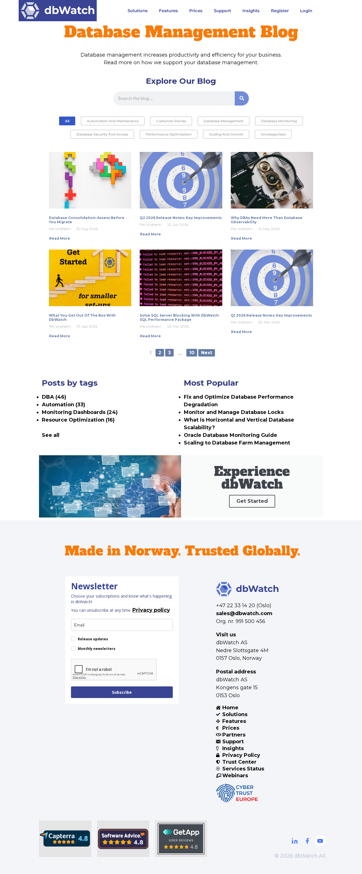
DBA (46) (54, 397)
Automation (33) (63, 404)
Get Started (252, 501)
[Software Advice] (123, 839)
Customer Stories (171, 121)
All (67, 121)
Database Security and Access (102, 134)
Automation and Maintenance (113, 121)
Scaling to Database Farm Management (237, 443)
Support (222, 10)
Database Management (224, 121)
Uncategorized (273, 134)
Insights (251, 10)
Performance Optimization (168, 134)
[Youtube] (320, 841)
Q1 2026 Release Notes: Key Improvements (271, 315)
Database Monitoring (279, 121)
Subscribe (122, 692)
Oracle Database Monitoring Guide (230, 435)
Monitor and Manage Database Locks (234, 412)
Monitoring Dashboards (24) (80, 412)
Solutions (138, 10)
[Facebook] (307, 841)
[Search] (242, 98)
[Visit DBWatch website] (57, 10)
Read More (59, 238)
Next (206, 352)
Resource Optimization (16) (78, 420)
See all (50, 435)
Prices (195, 10)
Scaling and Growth (226, 134)
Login (306, 10)
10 (191, 352)
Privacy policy (151, 610)
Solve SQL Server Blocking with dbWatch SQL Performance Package (179, 317)
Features (168, 10)
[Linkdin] (294, 841)
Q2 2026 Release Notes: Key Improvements (181, 218)
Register (280, 10)
